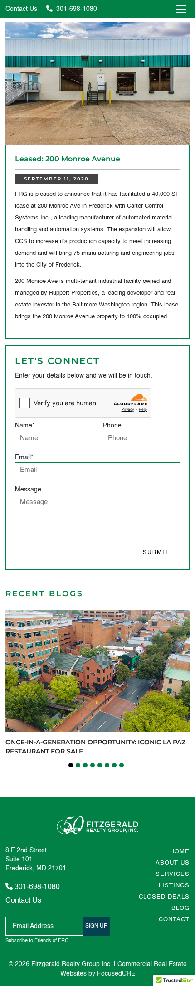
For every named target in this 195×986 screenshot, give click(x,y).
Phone (112, 426)
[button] (70, 765)
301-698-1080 (75, 9)
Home (180, 852)
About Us (173, 863)
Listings (174, 886)
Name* (24, 426)
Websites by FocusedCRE (97, 974)
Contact (174, 920)
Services (173, 874)
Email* (24, 457)
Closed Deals (164, 897)
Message (28, 489)
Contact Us (21, 9)
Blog (180, 908)
